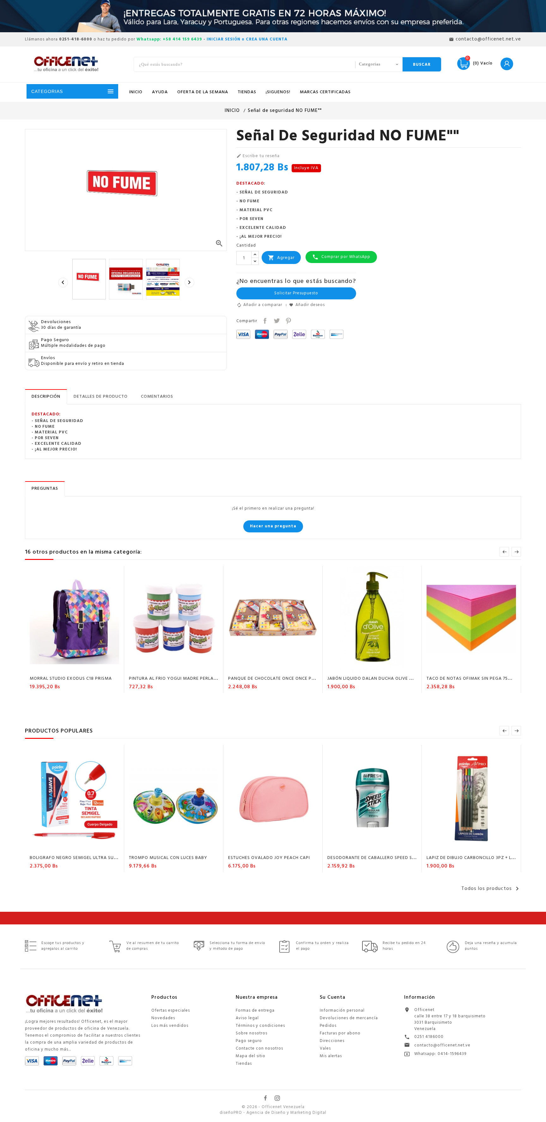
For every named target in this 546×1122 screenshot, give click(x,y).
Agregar (281, 257)
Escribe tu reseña (258, 156)
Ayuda (160, 92)
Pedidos (328, 1025)
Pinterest (287, 320)
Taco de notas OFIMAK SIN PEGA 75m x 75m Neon (483, 678)
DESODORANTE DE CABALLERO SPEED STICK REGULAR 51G (389, 857)
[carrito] (56, 667)
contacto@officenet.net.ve (442, 1045)
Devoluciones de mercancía (349, 1018)
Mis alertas (331, 1056)
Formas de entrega (255, 1010)
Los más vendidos (169, 1025)
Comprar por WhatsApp (341, 257)
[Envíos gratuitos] (273, 16)
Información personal (342, 1010)
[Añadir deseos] (69, 667)
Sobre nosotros (251, 1033)
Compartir (264, 320)
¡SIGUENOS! (278, 92)
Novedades (163, 1018)
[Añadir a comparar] (81, 667)
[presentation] (63, 282)
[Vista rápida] (93, 667)
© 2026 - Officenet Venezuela (273, 1107)
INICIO (136, 92)
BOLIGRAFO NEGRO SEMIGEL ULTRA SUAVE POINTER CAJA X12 (97, 857)
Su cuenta (332, 997)
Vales (325, 1048)
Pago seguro (249, 1041)
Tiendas (244, 1063)
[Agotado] (453, 667)
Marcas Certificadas (325, 92)
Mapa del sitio (250, 1056)
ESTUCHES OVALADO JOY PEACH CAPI (269, 857)
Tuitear (276, 320)
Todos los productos (491, 888)
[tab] (46, 396)
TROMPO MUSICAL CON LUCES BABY (168, 857)
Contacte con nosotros (259, 1048)
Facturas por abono (340, 1033)
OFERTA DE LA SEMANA (202, 92)
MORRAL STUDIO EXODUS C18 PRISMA (71, 678)
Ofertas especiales (170, 1010)
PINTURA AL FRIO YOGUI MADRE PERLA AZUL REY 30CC (188, 678)
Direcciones (332, 1041)
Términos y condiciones (260, 1025)
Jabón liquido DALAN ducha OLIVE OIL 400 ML (380, 678)
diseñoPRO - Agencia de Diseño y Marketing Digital (273, 1113)
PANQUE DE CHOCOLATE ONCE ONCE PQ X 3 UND (281, 678)
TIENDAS (247, 92)
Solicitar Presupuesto (296, 293)
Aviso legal (247, 1018)
